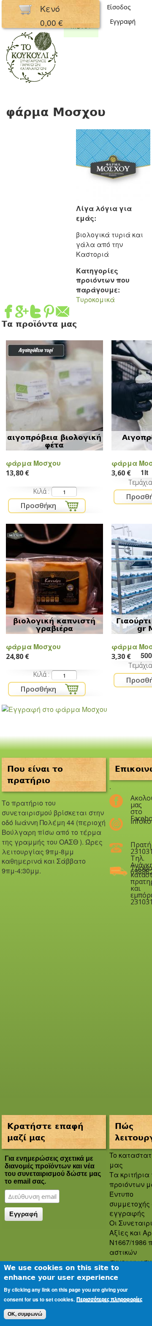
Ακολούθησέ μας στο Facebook (135, 801)
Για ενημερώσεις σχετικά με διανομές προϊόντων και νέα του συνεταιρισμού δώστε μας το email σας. (53, 1170)
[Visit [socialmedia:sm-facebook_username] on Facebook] (8, 313)
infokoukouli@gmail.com (135, 821)
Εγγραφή (123, 21)
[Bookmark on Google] (22, 313)
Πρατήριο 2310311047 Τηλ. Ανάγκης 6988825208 (135, 848)
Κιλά (40, 491)
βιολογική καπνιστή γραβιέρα (54, 625)
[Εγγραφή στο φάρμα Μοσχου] (54, 709)
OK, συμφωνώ (25, 1314)
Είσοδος (119, 7)
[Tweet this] (35, 313)
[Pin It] (49, 313)
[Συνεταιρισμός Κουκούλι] (31, 84)
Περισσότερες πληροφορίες (109, 1299)
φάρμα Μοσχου (33, 463)
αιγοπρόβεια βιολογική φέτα (54, 441)
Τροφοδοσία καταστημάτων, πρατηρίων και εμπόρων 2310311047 (135, 871)
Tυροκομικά (95, 299)
